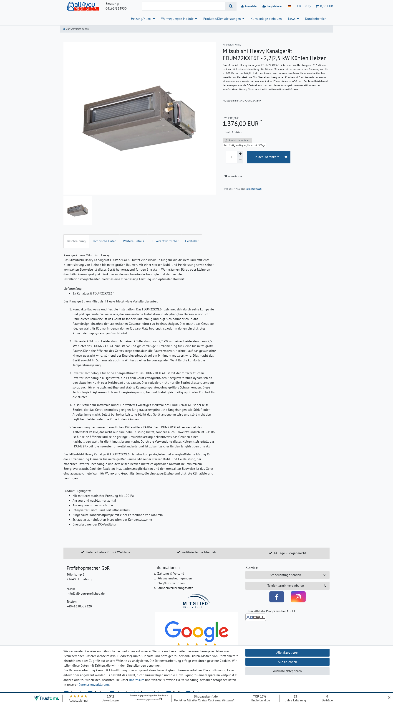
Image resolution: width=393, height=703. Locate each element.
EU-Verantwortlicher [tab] (165, 241)
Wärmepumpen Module (177, 19)
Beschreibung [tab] (76, 241)
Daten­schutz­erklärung (93, 685)
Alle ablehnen (287, 662)
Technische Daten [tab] (104, 241)
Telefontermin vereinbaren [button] (285, 586)
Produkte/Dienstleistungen (222, 19)
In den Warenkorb (267, 157)
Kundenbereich (315, 19)
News (291, 19)
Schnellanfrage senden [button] (285, 575)
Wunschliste (234, 176)
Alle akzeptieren (287, 652)
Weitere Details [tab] (133, 241)
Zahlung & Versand (170, 573)
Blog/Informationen (171, 583)
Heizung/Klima (141, 19)
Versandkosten (254, 188)
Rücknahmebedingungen (174, 578)
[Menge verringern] (240, 160)
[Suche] (231, 6)
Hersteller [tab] (192, 241)
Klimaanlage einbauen (266, 19)
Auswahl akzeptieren (287, 671)
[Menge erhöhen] (240, 154)
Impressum (136, 680)
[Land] (289, 6)
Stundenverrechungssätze (175, 588)
